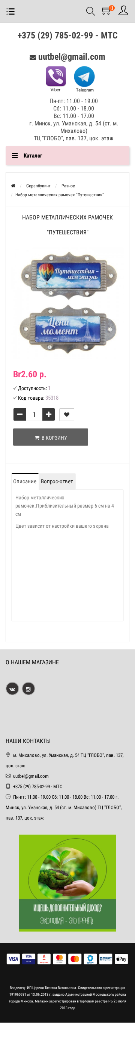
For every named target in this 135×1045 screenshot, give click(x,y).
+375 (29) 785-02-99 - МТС (68, 35)
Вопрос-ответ (57, 481)
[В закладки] (66, 414)
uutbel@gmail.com (71, 57)
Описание (24, 481)
